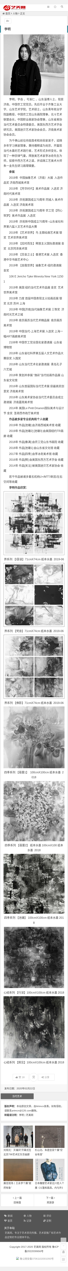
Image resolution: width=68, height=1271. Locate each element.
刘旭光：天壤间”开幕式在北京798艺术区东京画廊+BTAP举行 (17, 1154)
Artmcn (40, 1106)
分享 (46, 1077)
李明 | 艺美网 (26, 1115)
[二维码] (63, 1259)
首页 (7, 13)
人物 (15, 13)
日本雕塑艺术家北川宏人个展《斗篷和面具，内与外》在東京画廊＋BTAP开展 (49, 1187)
